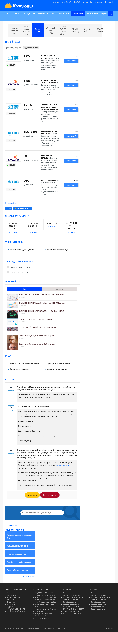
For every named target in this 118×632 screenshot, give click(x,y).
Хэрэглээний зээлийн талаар (98, 604)
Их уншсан (59, 289)
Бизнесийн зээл (78, 13)
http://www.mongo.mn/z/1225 (63, 465)
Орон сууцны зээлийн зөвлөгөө (71, 595)
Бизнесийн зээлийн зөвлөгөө (70, 602)
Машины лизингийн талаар (98, 600)
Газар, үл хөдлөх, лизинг (17, 554)
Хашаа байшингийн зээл (13, 597)
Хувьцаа (9, 19)
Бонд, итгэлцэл (21, 19)
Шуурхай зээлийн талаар (97, 607)
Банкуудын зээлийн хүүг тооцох (20, 267)
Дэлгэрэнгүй (71, 61)
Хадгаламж (15, 13)
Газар (53, 13)
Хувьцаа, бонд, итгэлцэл (17, 545)
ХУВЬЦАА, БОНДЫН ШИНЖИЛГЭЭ (16, 609)
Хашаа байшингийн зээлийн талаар (100, 597)
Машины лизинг (64, 13)
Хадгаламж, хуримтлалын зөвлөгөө (72, 593)
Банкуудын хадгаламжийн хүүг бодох (45, 595)
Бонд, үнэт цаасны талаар (98, 609)
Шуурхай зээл (106, 13)
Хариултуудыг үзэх (50, 495)
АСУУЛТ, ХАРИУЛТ (100, 30)
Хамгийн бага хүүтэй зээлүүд (57, 249)
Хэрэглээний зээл (92, 13)
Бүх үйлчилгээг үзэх (28, 576)
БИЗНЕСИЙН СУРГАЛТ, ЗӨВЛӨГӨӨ (72, 614)
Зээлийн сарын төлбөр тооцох (20, 272)
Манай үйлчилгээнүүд (81, 2)
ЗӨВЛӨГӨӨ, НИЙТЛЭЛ (87, 30)
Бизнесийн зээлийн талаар (98, 602)
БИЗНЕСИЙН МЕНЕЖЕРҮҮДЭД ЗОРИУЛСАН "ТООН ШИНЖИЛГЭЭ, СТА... (42, 303)
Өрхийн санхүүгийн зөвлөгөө (19, 562)
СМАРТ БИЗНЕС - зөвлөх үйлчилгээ (63, 30)
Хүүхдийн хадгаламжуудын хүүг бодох (45, 602)
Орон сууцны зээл (29, 13)
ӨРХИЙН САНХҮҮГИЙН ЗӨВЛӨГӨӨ (16, 611)
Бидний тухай (66, 2)
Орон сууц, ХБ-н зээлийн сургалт (58, 364)
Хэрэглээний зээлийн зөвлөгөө (71, 604)
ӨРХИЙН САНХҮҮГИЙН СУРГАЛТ (71, 611)
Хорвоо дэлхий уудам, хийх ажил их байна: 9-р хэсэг (37, 336)
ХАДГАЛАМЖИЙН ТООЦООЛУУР (44, 593)
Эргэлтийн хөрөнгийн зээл (14, 30)
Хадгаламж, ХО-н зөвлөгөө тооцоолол (45, 600)
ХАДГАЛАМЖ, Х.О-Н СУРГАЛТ (71, 607)
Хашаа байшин (43, 13)
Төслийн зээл (38, 30)
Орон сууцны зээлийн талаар (98, 595)
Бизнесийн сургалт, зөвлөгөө (57, 369)
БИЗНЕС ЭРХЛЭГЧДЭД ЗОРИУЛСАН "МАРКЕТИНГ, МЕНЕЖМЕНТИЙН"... (42, 294)
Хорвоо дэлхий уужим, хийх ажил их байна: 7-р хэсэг (37, 344)
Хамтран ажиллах (96, 2)
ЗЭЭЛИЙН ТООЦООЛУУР (42, 611)
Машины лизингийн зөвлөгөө (71, 600)
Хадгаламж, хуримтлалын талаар (99, 593)
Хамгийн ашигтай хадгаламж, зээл (19, 536)
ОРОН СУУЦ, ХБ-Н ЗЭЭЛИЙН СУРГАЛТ (73, 609)
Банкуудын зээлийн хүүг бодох (43, 614)
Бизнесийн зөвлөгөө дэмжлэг (19, 570)
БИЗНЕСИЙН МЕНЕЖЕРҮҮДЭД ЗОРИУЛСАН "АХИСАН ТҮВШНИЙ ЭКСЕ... (42, 311)
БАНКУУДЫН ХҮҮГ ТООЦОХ (50, 30)
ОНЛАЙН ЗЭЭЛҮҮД (75, 30)
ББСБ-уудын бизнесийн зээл (26, 30)
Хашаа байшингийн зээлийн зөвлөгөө (73, 597)
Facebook (109, 2)
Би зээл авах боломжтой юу (42, 618)
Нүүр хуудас (55, 2)
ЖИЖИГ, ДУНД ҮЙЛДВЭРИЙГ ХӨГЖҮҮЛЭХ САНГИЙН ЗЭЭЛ (38, 327)
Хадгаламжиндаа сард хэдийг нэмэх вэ (45, 609)
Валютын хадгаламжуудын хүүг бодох (45, 597)
